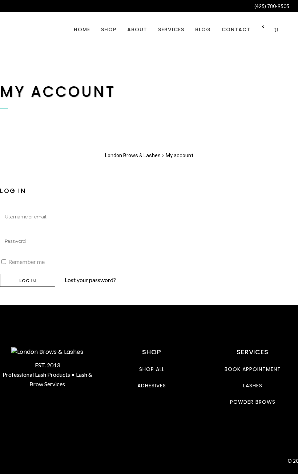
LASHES (252, 385)
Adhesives (151, 385)
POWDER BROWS (252, 402)
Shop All (152, 369)
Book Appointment (253, 369)
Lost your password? (90, 279)
